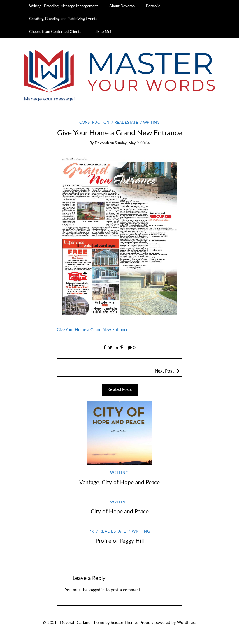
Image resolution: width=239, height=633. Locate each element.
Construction (94, 123)
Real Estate (126, 123)
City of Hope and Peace (120, 512)
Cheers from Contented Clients (55, 32)
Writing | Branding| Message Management (63, 6)
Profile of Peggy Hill (120, 541)
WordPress (186, 623)
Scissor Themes (124, 623)
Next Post (164, 371)
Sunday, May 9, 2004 (132, 143)
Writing (151, 123)
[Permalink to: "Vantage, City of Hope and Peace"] (119, 433)
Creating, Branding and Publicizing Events (63, 19)
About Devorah (122, 6)
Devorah (102, 143)
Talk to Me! (102, 32)
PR (91, 531)
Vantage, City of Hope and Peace (119, 482)
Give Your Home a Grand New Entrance (92, 330)
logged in (97, 590)
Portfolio (153, 6)
